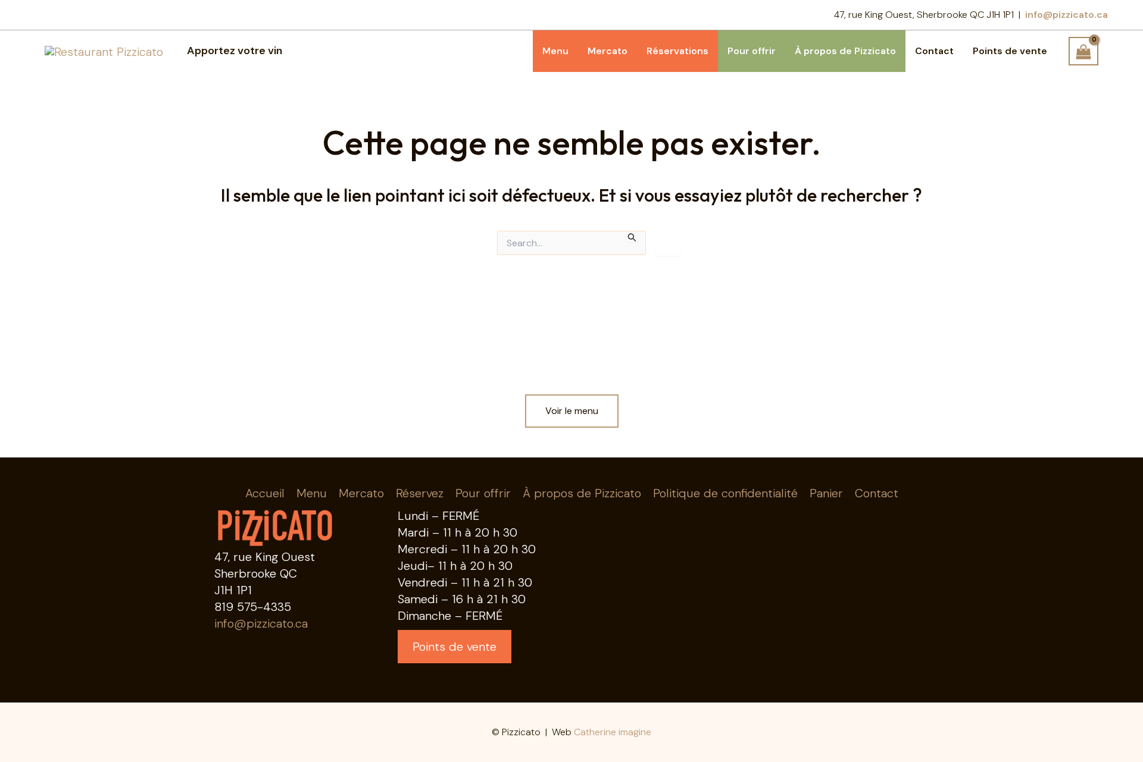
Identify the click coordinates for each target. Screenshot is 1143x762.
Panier (826, 493)
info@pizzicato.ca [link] (1066, 14)
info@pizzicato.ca (261, 623)
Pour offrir (483, 493)
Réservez (420, 493)
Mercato (361, 493)
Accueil (265, 493)
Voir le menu (571, 410)
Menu (311, 493)
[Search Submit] (632, 236)
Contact (876, 493)
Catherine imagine (612, 732)
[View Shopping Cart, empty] (1083, 51)
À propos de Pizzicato (582, 493)
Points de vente (454, 646)
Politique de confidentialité (725, 493)
